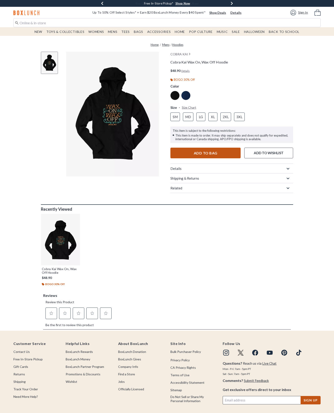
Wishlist (71, 382)
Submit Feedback (256, 381)
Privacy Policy (180, 360)
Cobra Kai (179, 54)
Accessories (159, 32)
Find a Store (126, 374)
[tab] (51, 65)
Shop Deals (217, 13)
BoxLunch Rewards (79, 352)
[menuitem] (317, 12)
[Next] (231, 3)
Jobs (121, 382)
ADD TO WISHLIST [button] (269, 153)
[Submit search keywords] (16, 22)
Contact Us (21, 352)
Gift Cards (20, 367)
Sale (236, 32)
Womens (96, 32)
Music (222, 32)
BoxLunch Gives (129, 359)
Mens (112, 32)
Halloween (254, 32)
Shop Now (182, 3)
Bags (138, 32)
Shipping (19, 382)
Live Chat (269, 363)
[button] (299, 12)
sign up (311, 400)
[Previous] (102, 3)
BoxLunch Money (78, 359)
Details (236, 13)
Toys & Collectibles (65, 32)
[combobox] (167, 22)
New (38, 32)
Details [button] (185, 71)
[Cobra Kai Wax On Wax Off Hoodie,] (60, 239)
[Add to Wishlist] (75, 218)
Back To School (284, 32)
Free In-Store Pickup (28, 359)
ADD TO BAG (205, 153)
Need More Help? (25, 396)
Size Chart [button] (189, 107)
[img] (226, 352)
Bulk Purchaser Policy (185, 352)
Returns (19, 374)
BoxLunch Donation (132, 352)
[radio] (174, 95)
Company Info (128, 367)
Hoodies (177, 44)
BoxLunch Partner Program (85, 367)
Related (176, 188)
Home (180, 32)
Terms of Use (179, 375)
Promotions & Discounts (83, 374)
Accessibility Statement (187, 382)
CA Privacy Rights (183, 367)
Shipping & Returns (184, 178)
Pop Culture (201, 32)
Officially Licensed (131, 389)
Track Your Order (25, 389)
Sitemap (176, 390)
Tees (125, 32)
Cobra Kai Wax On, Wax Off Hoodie (59, 270)
